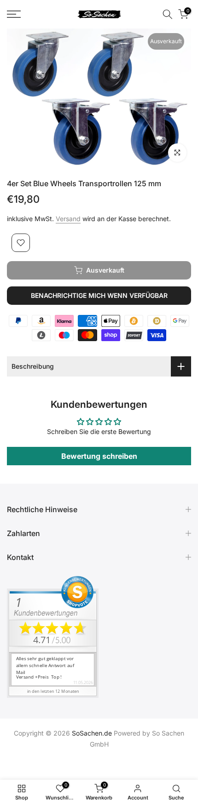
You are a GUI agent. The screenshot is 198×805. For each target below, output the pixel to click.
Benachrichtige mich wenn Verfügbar (99, 295)
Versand (68, 219)
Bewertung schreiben (99, 456)
